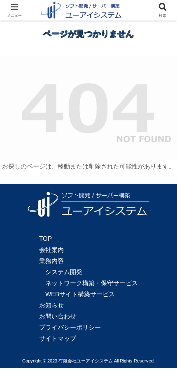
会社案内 (51, 249)
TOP (45, 238)
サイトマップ (57, 338)
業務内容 (51, 260)
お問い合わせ (57, 316)
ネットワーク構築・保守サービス (91, 282)
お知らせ (51, 305)
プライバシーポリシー (70, 327)
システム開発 (63, 271)
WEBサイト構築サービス (80, 294)
